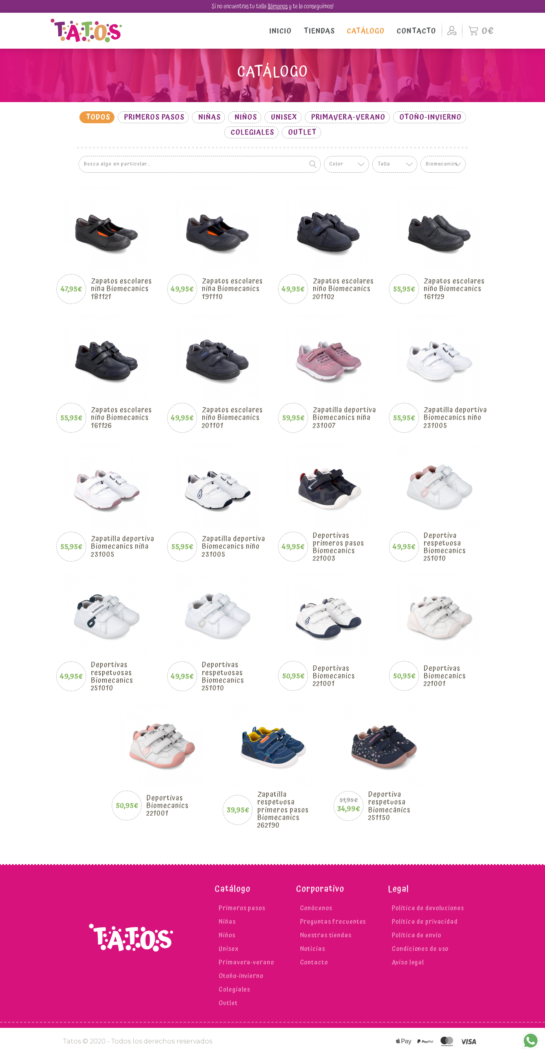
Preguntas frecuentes (333, 922)
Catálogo (366, 31)
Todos (98, 117)
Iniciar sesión (452, 30)
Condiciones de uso (420, 949)
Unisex (284, 117)
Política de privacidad (425, 922)
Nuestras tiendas (325, 935)
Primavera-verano (348, 117)
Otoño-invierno (430, 117)
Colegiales (252, 132)
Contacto (416, 31)
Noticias (312, 949)
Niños (246, 117)
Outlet (302, 132)
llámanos (278, 6)
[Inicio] (86, 31)
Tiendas (319, 31)
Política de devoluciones (428, 908)
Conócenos (316, 908)
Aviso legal (408, 962)
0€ (488, 31)
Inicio (280, 31)
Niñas (209, 117)
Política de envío (416, 935)
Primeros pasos (154, 117)
